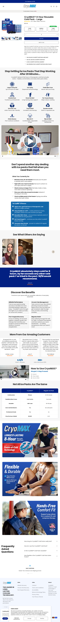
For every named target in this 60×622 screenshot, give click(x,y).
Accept (29, 618)
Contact (34, 585)
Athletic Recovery (22, 585)
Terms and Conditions (38, 587)
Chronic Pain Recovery (23, 587)
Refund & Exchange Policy (38, 592)
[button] (3, 38)
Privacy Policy (41, 614)
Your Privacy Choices (37, 597)
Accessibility (35, 590)
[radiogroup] (41, 28)
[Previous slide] (4, 251)
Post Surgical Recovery (23, 590)
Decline (42, 618)
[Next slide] (53, 251)
